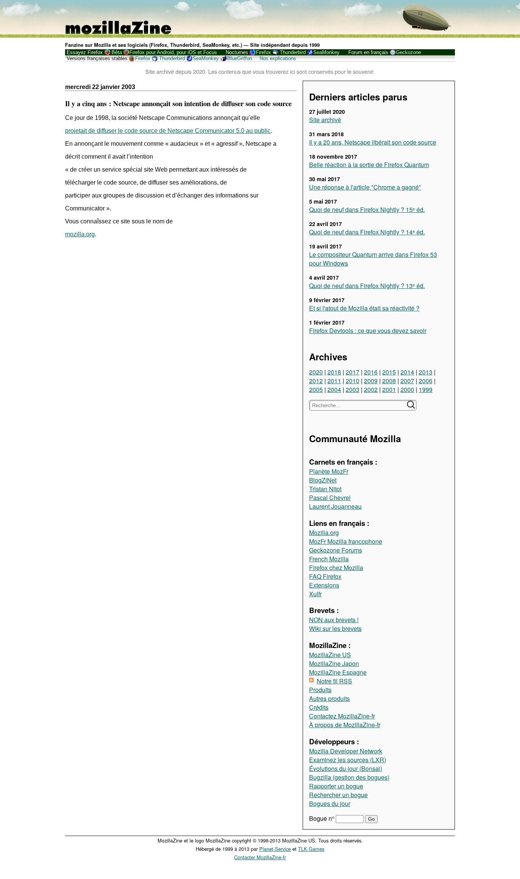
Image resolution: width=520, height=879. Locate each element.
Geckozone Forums (335, 550)
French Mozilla (329, 558)
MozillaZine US (330, 654)
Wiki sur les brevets (335, 628)
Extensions (324, 585)
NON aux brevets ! (334, 619)
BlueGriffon (239, 58)
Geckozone (408, 52)
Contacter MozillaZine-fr (260, 857)
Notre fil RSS (334, 681)
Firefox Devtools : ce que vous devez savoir (367, 330)
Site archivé (325, 119)
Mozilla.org (324, 532)
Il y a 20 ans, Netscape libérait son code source (372, 142)
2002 (371, 389)
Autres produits (329, 698)
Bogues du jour (329, 803)
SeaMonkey (326, 52)
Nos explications (278, 58)
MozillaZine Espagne (338, 672)
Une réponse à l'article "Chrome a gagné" (365, 187)
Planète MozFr (328, 471)
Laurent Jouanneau (335, 506)
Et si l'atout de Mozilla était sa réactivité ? (364, 308)
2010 (352, 380)
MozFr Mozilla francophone (345, 541)
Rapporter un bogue (336, 786)
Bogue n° (322, 818)
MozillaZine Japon (334, 663)
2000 (407, 389)
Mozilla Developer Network (345, 751)
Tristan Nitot (325, 488)
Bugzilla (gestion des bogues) (349, 777)
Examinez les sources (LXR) (347, 759)
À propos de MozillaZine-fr (344, 724)
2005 (316, 389)
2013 (425, 372)
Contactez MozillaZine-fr (342, 716)
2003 (352, 389)
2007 (407, 380)
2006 (425, 380)
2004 (334, 389)
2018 (334, 372)
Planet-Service (275, 848)
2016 (371, 372)
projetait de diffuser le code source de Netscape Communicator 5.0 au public (168, 130)
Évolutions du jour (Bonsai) (345, 768)
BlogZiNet (323, 480)
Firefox (263, 52)
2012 (316, 380)
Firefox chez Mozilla (336, 567)
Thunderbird (293, 52)
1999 (425, 389)
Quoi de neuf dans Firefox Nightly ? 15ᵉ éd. (367, 209)
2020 (316, 372)
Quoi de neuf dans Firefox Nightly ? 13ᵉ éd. (367, 285)
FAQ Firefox (325, 576)
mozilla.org (80, 234)
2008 (389, 380)
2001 (389, 389)
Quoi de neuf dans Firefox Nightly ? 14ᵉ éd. (367, 232)
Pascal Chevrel (330, 497)
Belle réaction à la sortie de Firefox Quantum (369, 164)
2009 (371, 380)
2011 (334, 380)
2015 (389, 372)
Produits (320, 689)
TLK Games (311, 848)
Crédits (319, 707)
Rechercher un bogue (338, 794)
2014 (407, 372)
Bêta (117, 52)
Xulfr (315, 593)
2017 (352, 372)
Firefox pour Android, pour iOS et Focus (173, 52)
